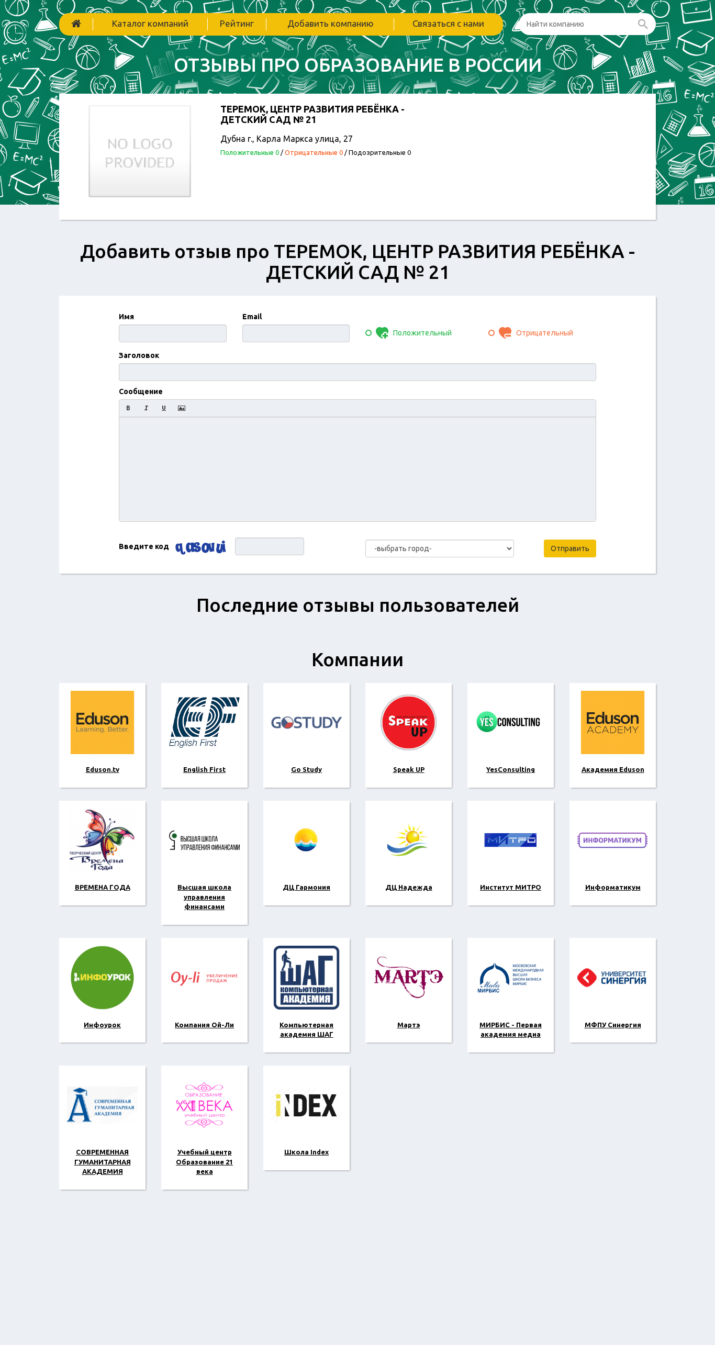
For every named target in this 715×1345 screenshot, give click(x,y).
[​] (357, 469)
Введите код (144, 546)
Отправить (570, 548)
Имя (126, 316)
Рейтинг (237, 23)
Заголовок (139, 355)
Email (252, 316)
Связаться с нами (448, 23)
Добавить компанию (330, 23)
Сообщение (141, 391)
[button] (128, 408)
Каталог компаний (150, 23)
